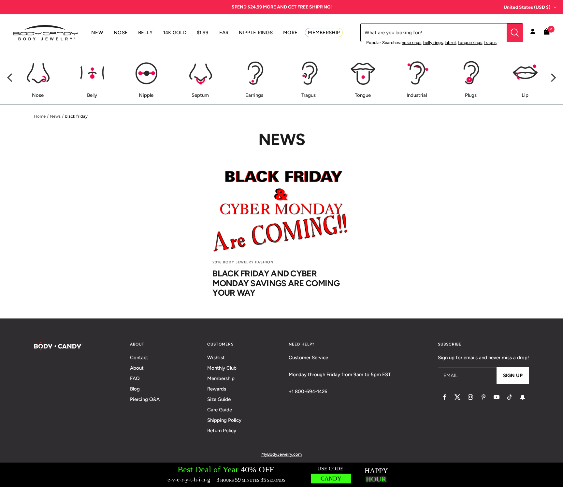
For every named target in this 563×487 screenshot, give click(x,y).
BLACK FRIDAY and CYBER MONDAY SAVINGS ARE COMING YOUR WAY (275, 283)
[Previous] (10, 77)
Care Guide (219, 410)
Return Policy (221, 431)
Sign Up (513, 375)
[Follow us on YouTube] (496, 397)
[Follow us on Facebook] (444, 397)
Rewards (216, 389)
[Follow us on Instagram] (470, 397)
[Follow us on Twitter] (457, 397)
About (137, 368)
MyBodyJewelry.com (281, 454)
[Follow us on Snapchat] (522, 397)
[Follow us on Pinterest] (483, 397)
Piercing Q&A (145, 399)
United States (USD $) (527, 7)
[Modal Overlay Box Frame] (281, 475)
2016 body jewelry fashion (243, 262)
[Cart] (546, 32)
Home (40, 116)
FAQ (135, 378)
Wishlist (216, 358)
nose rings (411, 42)
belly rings (433, 42)
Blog (135, 389)
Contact (139, 358)
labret (450, 42)
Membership (221, 378)
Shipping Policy (224, 420)
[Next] (552, 77)
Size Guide (219, 399)
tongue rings (470, 42)
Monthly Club (222, 368)
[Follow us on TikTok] (509, 397)
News (55, 116)
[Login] (533, 32)
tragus (490, 42)
